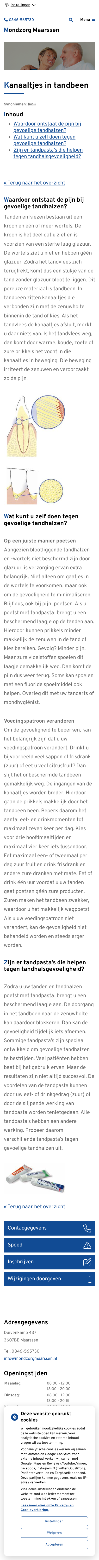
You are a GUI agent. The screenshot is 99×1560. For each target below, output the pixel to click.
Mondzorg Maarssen (31, 30)
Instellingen (54, 1521)
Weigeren (54, 1533)
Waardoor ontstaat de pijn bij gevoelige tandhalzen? (47, 127)
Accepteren (54, 1545)
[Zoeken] (71, 20)
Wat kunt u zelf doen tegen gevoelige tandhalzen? (44, 140)
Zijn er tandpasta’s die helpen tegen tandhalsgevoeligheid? (48, 153)
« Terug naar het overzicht (34, 183)
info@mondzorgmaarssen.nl (30, 1359)
